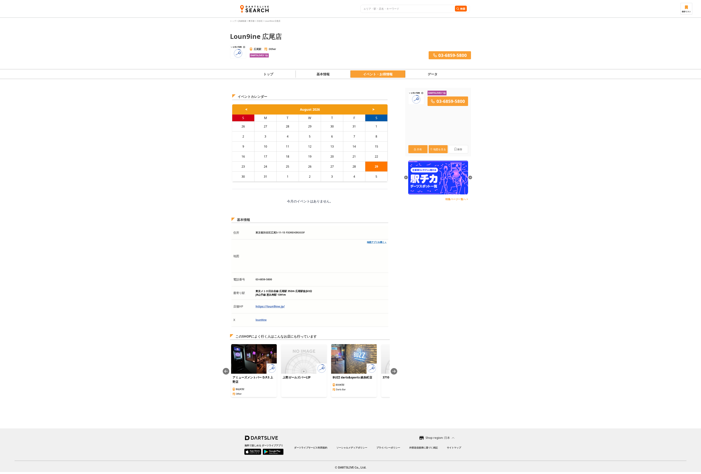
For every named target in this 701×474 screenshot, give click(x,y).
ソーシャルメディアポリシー (351, 447)
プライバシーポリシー (388, 447)
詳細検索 (242, 21)
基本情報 (323, 74)
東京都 (251, 21)
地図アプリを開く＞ (377, 242)
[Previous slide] (226, 371)
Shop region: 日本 (438, 438)
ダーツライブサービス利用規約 (310, 447)
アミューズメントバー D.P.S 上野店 (253, 379)
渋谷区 (260, 21)
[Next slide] (393, 371)
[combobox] (407, 9)
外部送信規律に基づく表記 (423, 447)
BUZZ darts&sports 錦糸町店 (352, 377)
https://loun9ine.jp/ (270, 306)
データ (433, 74)
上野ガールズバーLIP (297, 377)
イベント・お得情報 (378, 74)
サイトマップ (454, 447)
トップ (233, 21)
